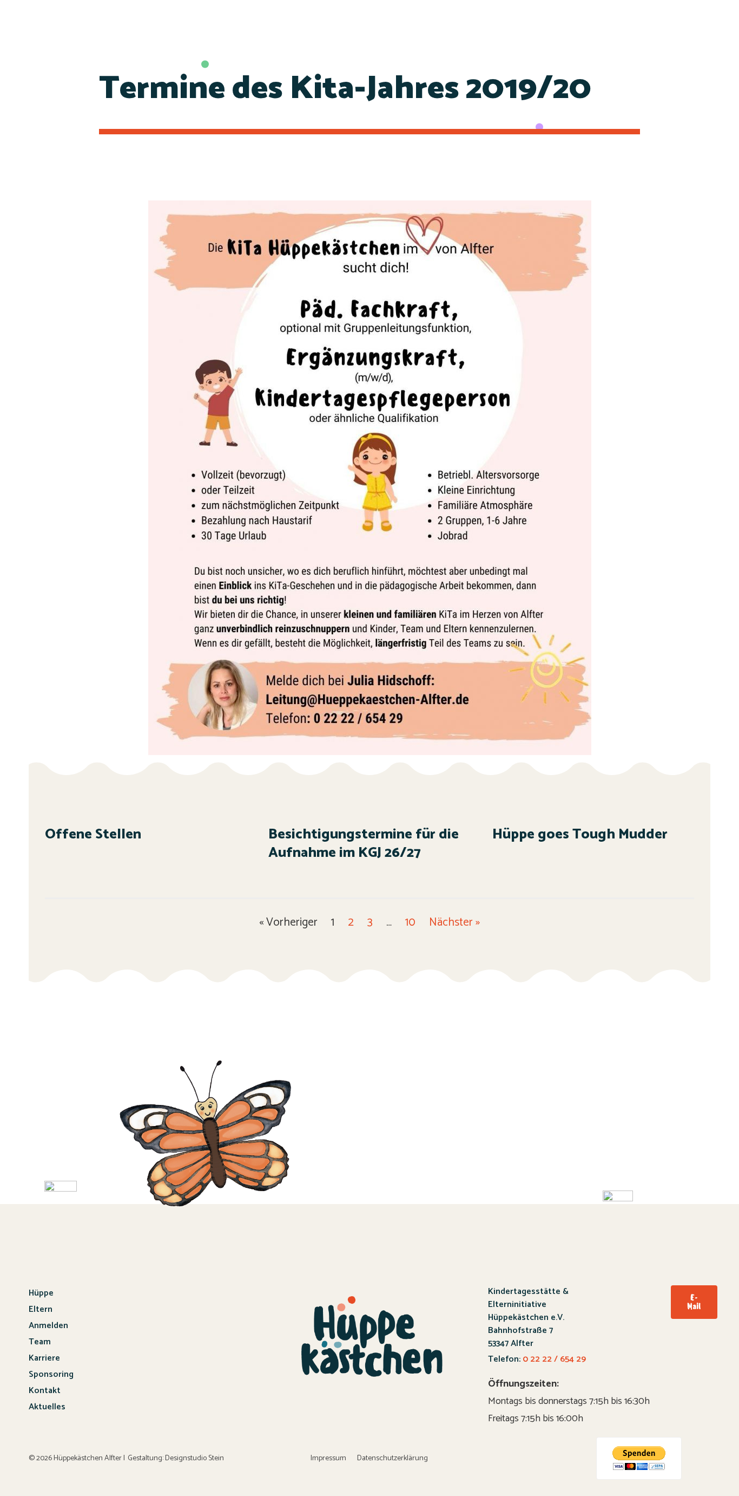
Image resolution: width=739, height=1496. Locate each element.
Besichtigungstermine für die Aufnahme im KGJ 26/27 (363, 843)
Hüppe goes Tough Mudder (580, 834)
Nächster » (454, 922)
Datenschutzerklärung (392, 1458)
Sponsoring (51, 1374)
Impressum (328, 1458)
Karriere (44, 1358)
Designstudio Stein (194, 1458)
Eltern (40, 1309)
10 (410, 922)
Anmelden (48, 1325)
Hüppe (41, 1293)
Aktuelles (47, 1407)
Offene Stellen (93, 834)
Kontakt (45, 1390)
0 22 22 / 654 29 (553, 1359)
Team (40, 1342)
